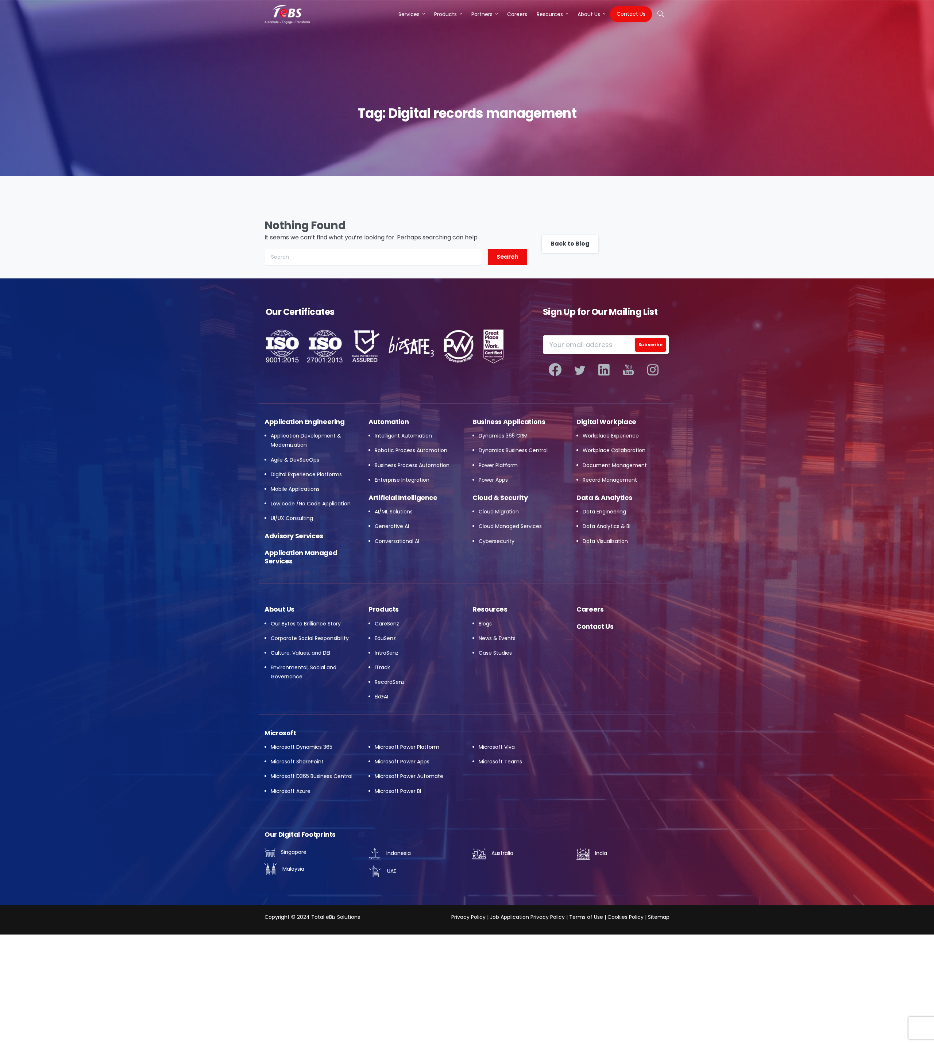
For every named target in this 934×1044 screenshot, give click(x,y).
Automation (388, 421)
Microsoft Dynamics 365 (301, 747)
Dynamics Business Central (513, 450)
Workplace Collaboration (614, 450)
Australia (501, 853)
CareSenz (387, 623)
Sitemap (658, 917)
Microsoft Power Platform (407, 747)
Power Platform (498, 465)
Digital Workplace (606, 421)
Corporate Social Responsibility (310, 638)
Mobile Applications (295, 489)
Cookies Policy (625, 917)
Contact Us (594, 626)
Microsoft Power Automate (409, 776)
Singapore (292, 852)
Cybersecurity (496, 541)
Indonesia (398, 853)
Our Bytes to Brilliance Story (306, 623)
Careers (589, 609)
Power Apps (493, 480)
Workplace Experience (611, 435)
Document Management (615, 465)
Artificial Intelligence (402, 497)
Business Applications (508, 421)
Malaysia (292, 868)
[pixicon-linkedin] (604, 370)
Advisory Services (294, 535)
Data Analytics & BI (606, 526)
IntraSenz (386, 652)
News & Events (497, 638)
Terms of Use (586, 917)
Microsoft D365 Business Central (311, 776)
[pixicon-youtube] (628, 370)
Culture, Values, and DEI (300, 652)
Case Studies (495, 652)
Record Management (610, 480)
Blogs (485, 623)
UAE (391, 871)
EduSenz (385, 638)
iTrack (382, 667)
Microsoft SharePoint (297, 761)
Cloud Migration (499, 511)
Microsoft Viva (497, 747)
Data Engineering (604, 511)
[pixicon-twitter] (579, 370)
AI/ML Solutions (394, 511)
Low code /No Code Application (311, 503)
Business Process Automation (412, 465)
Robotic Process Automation (411, 450)
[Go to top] (914, 1026)
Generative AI (392, 526)
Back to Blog (570, 243)
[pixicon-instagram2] (653, 370)
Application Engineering (305, 421)
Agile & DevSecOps (295, 459)
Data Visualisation (605, 541)
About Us (279, 609)
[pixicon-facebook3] (555, 370)
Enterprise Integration (402, 480)
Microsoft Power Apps (402, 761)
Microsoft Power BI (398, 791)
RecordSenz (390, 682)
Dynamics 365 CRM (503, 435)
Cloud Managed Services (510, 526)
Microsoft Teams (500, 761)
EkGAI (381, 696)
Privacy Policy (468, 917)
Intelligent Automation (403, 435)
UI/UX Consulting (292, 518)
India (600, 853)
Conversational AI (397, 541)
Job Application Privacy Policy (527, 917)
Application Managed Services (301, 557)
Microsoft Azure (290, 791)
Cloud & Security (500, 497)
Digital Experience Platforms (306, 474)
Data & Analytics (604, 497)
